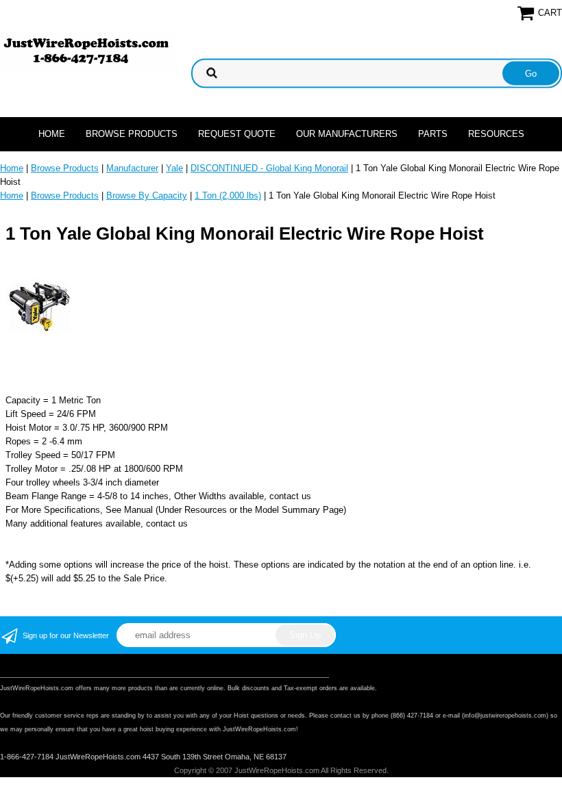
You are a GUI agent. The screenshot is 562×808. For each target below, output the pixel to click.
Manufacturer (132, 168)
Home (51, 134)
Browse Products (132, 134)
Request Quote (237, 134)
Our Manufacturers (347, 134)
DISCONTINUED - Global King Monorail (269, 168)
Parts (433, 134)
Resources (496, 134)
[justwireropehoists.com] (87, 50)
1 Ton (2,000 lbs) (228, 195)
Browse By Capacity (146, 195)
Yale (174, 168)
